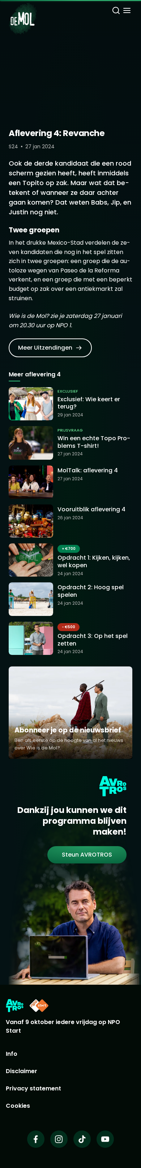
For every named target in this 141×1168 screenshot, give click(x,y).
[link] (50, 347)
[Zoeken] (116, 11)
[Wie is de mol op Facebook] (35, 1139)
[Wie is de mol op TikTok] (82, 1139)
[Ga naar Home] (23, 14)
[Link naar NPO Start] (39, 1005)
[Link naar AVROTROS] (15, 1005)
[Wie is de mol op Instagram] (59, 1139)
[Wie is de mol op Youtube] (105, 1139)
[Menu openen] (126, 11)
